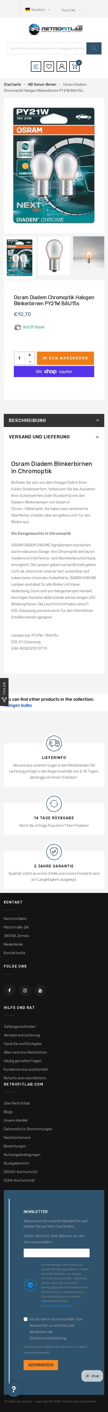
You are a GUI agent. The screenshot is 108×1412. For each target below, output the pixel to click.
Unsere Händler (16, 1120)
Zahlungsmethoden (20, 1027)
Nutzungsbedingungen (22, 1155)
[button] (38, 10)
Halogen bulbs (18, 705)
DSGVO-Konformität (21, 1172)
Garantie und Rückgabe (23, 1044)
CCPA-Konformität (19, 1180)
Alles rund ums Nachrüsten (25, 1052)
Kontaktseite (14, 953)
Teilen (4, 688)
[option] (54, 166)
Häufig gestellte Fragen (23, 1061)
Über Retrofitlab (17, 1103)
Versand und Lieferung (39, 437)
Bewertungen (15, 1146)
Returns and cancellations (25, 1078)
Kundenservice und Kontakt (26, 1069)
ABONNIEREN (40, 1365)
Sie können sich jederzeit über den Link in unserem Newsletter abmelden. (55, 1349)
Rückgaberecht (16, 1163)
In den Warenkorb (65, 358)
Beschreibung (27, 420)
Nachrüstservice (17, 1138)
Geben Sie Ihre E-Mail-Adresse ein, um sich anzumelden (54, 1239)
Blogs (8, 1112)
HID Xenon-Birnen (42, 84)
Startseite (12, 84)
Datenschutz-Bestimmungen (28, 1129)
